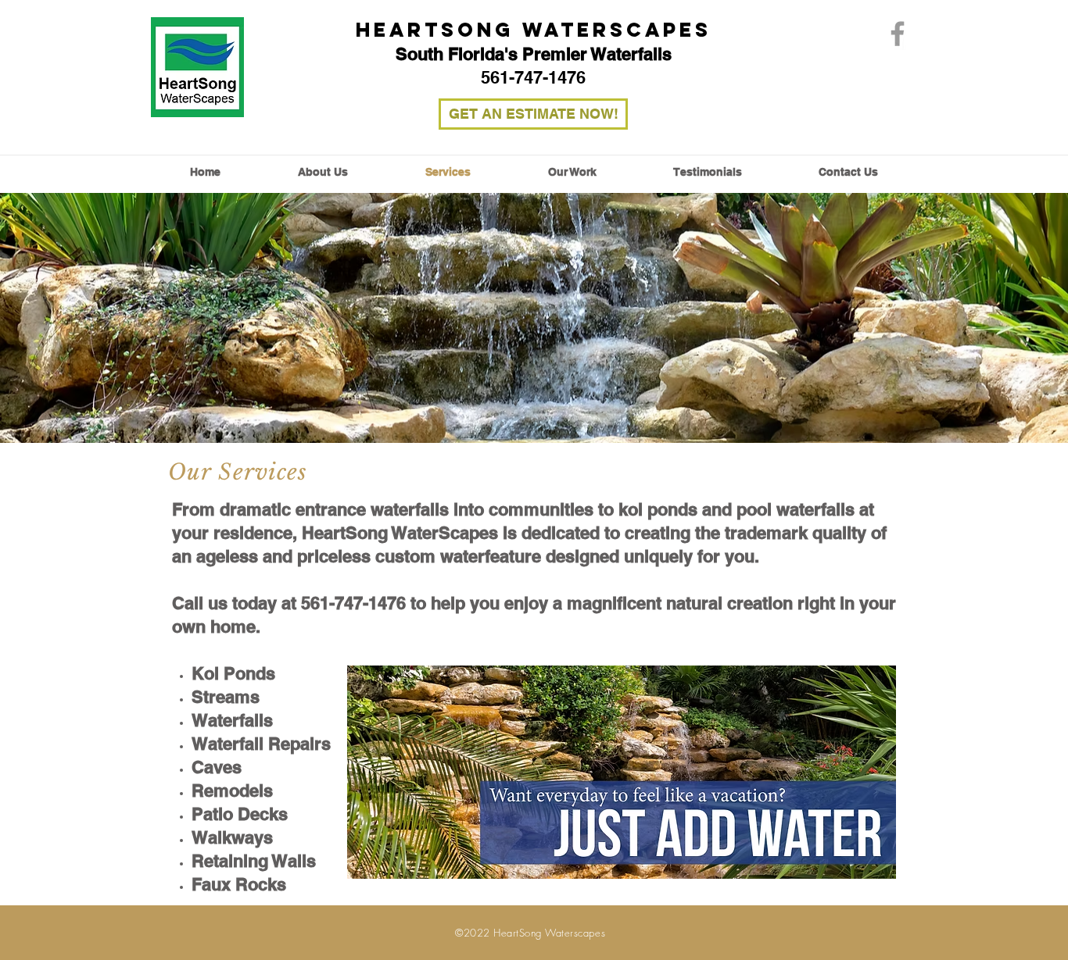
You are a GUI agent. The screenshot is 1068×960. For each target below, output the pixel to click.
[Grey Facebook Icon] (897, 33)
